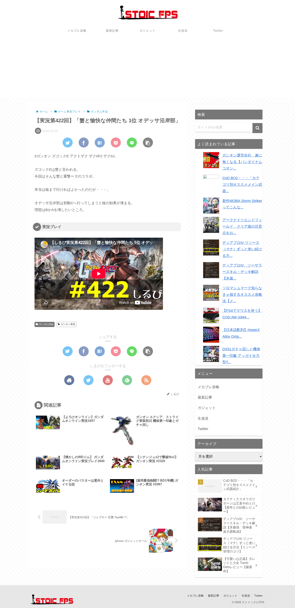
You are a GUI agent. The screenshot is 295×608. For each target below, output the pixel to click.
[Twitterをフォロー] (88, 380)
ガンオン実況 (68, 324)
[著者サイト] (69, 380)
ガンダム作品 (46, 324)
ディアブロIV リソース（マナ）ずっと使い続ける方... (242, 249)
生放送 (203, 418)
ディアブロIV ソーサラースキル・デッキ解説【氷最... (242, 271)
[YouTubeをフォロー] (108, 380)
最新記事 (205, 397)
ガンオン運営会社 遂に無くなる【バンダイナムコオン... (242, 161)
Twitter (203, 429)
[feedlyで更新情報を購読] (127, 380)
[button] (257, 128)
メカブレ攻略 (208, 387)
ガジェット (207, 408)
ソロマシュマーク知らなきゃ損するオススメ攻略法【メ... (242, 294)
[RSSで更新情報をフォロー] (146, 380)
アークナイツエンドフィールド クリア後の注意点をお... (242, 226)
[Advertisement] (147, 69)
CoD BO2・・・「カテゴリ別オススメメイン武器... (242, 184)
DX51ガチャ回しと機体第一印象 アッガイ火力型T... (241, 355)
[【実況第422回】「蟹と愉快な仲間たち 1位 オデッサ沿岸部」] (100, 142)
